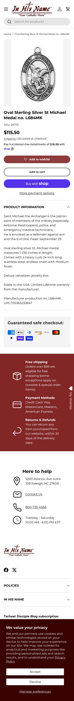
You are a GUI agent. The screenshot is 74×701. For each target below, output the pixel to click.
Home (7, 34)
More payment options (37, 193)
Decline (35, 682)
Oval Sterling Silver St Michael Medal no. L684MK (42, 34)
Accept (35, 672)
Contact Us (33, 494)
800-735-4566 (35, 507)
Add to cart (37, 172)
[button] (68, 9)
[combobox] (37, 22)
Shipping (10, 138)
